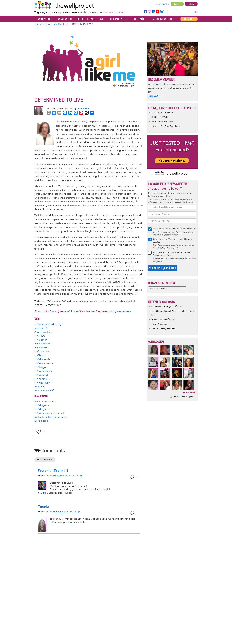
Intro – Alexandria (159, 324)
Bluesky (162, 11)
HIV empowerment (45, 363)
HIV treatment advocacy (47, 324)
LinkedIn (153, 11)
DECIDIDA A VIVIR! (159, 117)
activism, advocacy (45, 401)
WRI (102, 19)
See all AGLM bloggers (183, 397)
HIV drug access (43, 409)
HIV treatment (42, 382)
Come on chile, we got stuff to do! (166, 306)
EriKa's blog (41, 420)
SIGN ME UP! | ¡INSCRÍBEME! (162, 268)
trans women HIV (44, 390)
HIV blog (39, 355)
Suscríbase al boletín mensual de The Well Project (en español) (172, 253)
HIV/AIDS (39, 336)
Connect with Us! (163, 19)
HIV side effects (43, 371)
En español (140, 19)
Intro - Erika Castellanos (162, 121)
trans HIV (39, 386)
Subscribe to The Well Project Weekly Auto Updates (172, 240)
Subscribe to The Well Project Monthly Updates (174, 228)
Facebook (145, 11)
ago (76, 476)
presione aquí (123, 311)
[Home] (79, 5)
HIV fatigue (40, 367)
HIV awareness (42, 351)
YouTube (157, 11)
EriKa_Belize (83, 108)
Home (37, 24)
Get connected (162, 3)
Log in (177, 3)
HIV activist (40, 339)
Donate (189, 19)
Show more (189, 392)
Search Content (195, 11)
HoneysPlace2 (60, 475)
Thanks (44, 506)
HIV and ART (41, 347)
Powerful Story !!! (53, 470)
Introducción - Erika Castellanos (165, 126)
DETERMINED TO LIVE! (162, 112)
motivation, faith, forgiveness (50, 417)
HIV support (41, 375)
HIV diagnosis (42, 359)
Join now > (155, 96)
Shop (191, 3)
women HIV (41, 328)
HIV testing (40, 378)
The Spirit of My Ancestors (163, 328)
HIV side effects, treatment (49, 413)
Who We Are (45, 19)
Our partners (118, 19)
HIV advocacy (42, 343)
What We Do (65, 19)
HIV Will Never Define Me (163, 319)
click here (72, 311)
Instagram (149, 11)
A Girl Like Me (86, 19)
